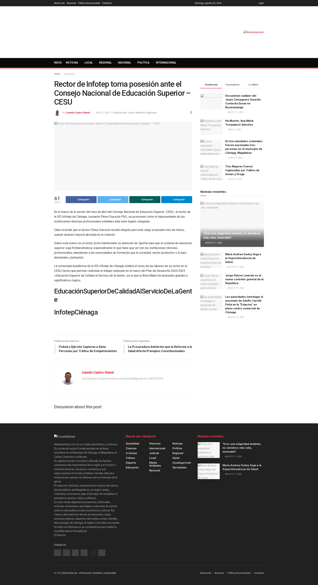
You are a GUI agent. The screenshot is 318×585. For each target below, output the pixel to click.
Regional (105, 62)
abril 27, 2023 (103, 112)
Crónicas (131, 453)
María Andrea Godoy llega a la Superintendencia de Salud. (243, 258)
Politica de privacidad (89, 3)
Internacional (166, 62)
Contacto (107, 3)
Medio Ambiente (155, 464)
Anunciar (71, 3)
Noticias (72, 62)
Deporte (131, 462)
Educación (69, 74)
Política (143, 62)
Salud (175, 457)
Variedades (179, 467)
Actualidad (132, 443)
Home (57, 74)
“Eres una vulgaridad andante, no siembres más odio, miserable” (241, 447)
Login (261, 3)
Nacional (124, 62)
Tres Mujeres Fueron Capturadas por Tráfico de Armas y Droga (242, 170)
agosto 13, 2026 (235, 288)
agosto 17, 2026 (213, 243)
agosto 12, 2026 (235, 317)
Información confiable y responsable (97, 573)
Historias (155, 443)
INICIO (58, 62)
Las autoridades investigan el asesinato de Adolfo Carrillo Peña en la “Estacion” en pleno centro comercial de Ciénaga (244, 304)
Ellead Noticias (69, 573)
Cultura (130, 457)
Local (88, 62)
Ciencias (131, 448)
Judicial (154, 453)
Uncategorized (181, 462)
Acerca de (59, 3)
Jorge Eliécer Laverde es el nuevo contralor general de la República (244, 279)
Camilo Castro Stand (78, 112)
